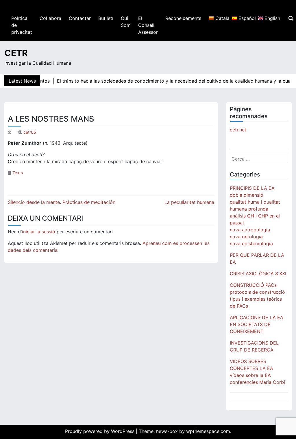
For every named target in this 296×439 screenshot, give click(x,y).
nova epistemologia (251, 243)
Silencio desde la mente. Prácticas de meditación (61, 202)
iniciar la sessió (38, 232)
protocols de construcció (257, 292)
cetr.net (238, 130)
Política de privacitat (21, 25)
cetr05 (29, 132)
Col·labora (50, 18)
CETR (16, 53)
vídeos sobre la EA (250, 375)
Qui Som (126, 21)
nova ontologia (246, 236)
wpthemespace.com (208, 431)
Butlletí (105, 18)
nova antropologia (250, 229)
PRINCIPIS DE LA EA (252, 188)
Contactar (80, 18)
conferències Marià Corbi (257, 382)
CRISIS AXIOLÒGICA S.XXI (258, 273)
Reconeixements (183, 18)
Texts (17, 172)
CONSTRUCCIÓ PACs (253, 285)
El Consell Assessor (148, 25)
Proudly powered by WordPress (100, 431)
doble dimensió (246, 195)
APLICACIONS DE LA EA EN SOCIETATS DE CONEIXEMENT (256, 324)
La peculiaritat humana (189, 202)
